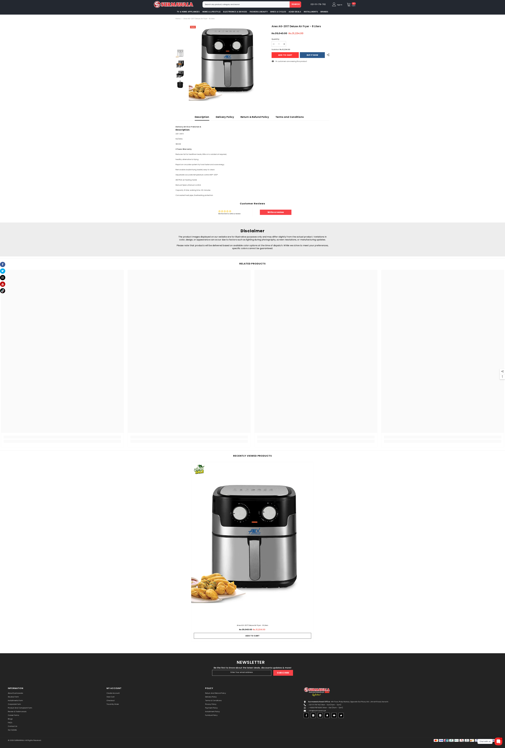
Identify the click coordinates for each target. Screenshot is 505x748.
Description (202, 117)
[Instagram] (313, 715)
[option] (226, 63)
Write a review (275, 212)
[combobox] (246, 4)
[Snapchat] (327, 715)
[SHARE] (327, 55)
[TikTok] (320, 715)
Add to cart (285, 55)
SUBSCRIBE (283, 672)
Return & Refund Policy (255, 117)
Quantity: (276, 39)
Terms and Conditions (290, 117)
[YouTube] (334, 715)
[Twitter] (341, 715)
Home (178, 18)
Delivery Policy (225, 117)
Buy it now (312, 55)
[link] (62, 437)
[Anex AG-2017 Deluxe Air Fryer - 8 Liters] (252, 541)
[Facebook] (306, 715)
